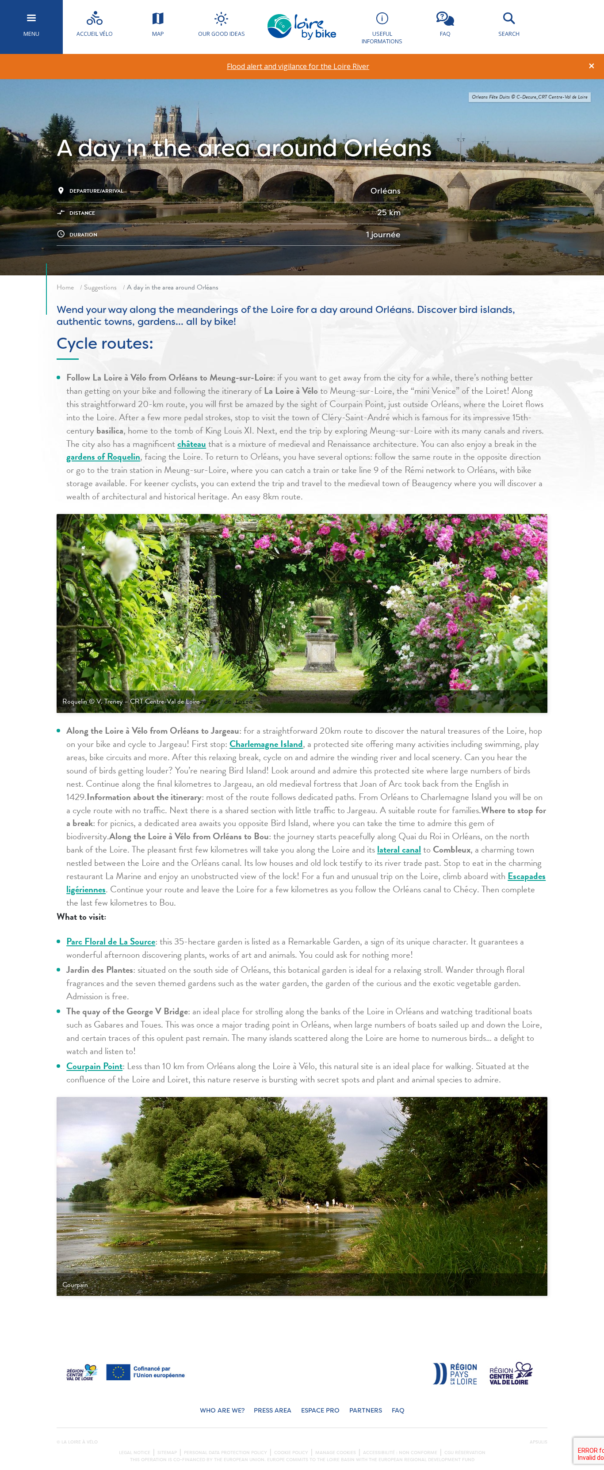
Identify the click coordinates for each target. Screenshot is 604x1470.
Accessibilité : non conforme (400, 1452)
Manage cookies (335, 1452)
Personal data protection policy (225, 1452)
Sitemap (167, 1452)
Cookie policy (291, 1452)
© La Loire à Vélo (77, 1442)
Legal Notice (134, 1452)
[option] (298, 66)
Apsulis (538, 1442)
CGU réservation (464, 1452)
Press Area (272, 1410)
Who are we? (222, 1410)
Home (65, 287)
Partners (365, 1410)
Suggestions (100, 287)
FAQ (398, 1410)
